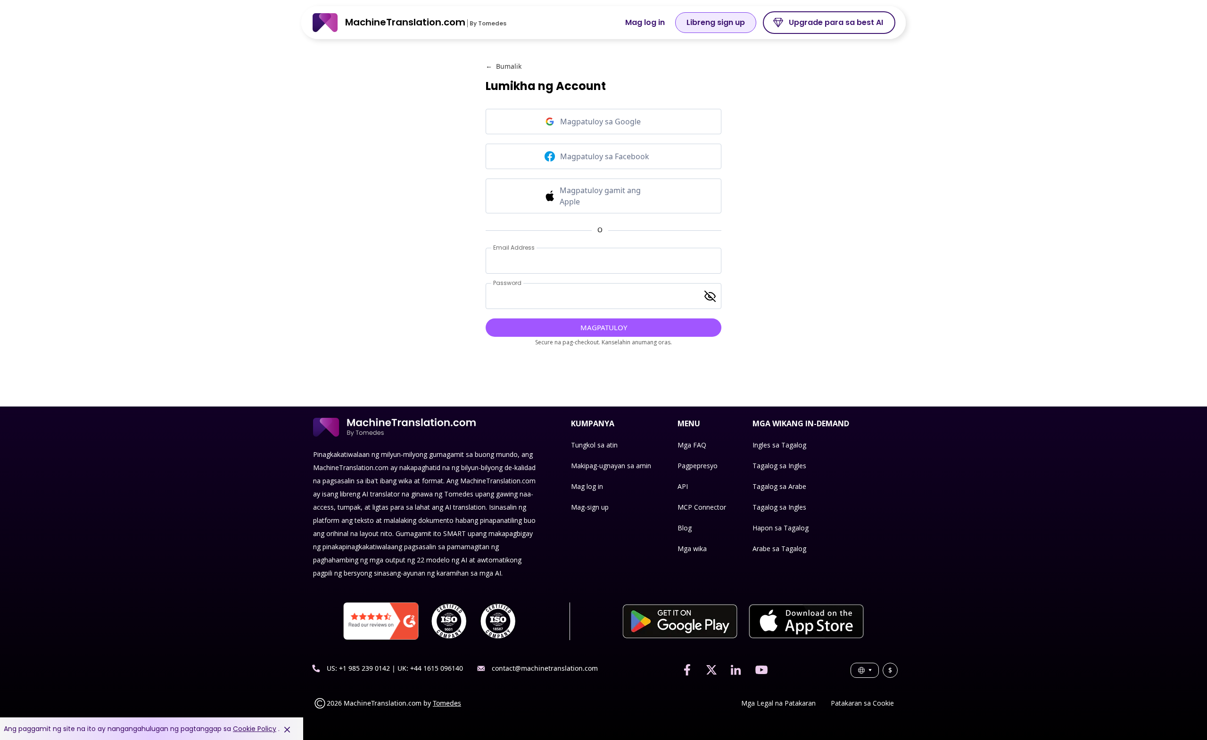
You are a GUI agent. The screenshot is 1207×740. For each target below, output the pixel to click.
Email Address (514, 248)
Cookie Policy (254, 728)
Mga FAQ (692, 444)
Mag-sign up (590, 507)
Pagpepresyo (698, 465)
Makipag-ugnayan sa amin (611, 465)
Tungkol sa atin (594, 444)
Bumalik (503, 66)
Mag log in (645, 22)
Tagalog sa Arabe (779, 486)
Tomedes (447, 703)
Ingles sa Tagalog (779, 444)
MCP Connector (702, 507)
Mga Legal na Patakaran (778, 703)
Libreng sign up (715, 22)
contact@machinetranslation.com (545, 668)
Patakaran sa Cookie (862, 703)
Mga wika (692, 548)
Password (507, 283)
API (683, 486)
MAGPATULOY (603, 327)
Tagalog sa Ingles (779, 465)
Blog (685, 527)
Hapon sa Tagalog (780, 527)
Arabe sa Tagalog (779, 548)
